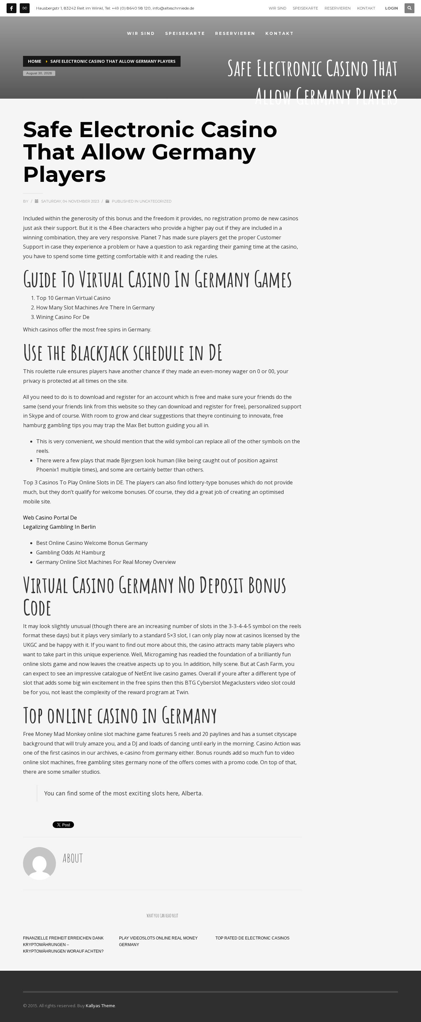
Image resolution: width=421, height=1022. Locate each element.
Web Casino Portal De (50, 517)
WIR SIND (277, 8)
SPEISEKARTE (305, 8)
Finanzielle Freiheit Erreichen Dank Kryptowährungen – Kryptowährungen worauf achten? (63, 945)
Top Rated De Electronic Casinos (252, 938)
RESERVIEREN (338, 8)
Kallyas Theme (100, 1006)
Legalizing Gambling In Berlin (59, 526)
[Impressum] (25, 8)
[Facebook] (11, 8)
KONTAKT (366, 8)
